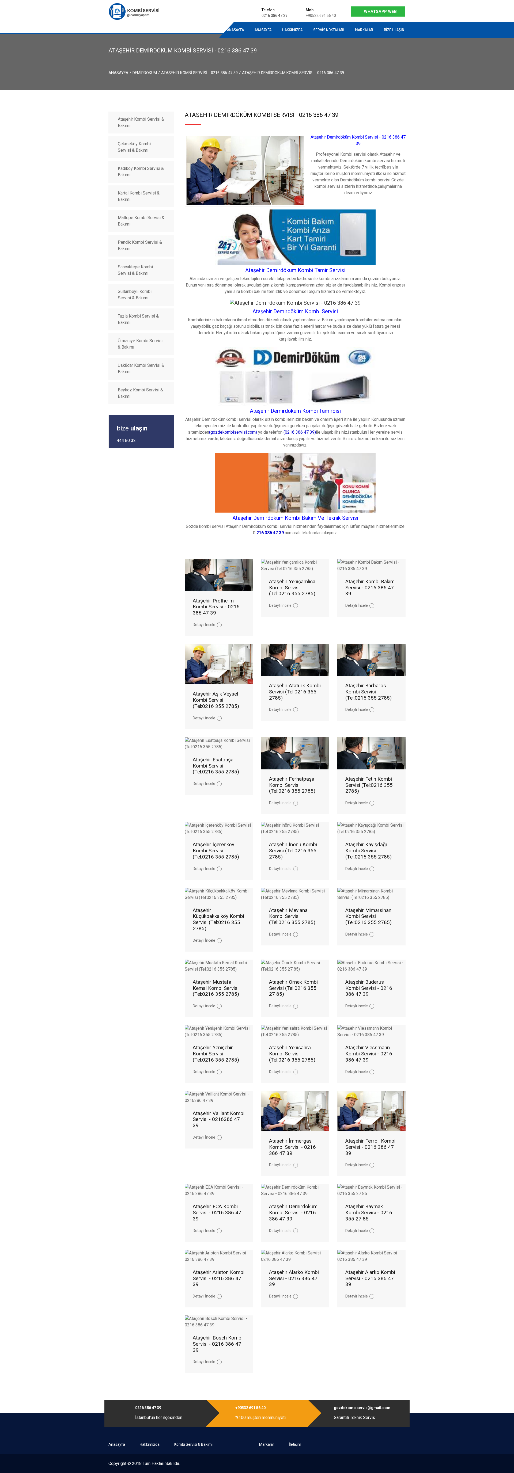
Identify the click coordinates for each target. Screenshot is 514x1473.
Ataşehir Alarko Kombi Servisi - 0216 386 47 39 (294, 1278)
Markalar (364, 29)
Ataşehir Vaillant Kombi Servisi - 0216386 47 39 (218, 1119)
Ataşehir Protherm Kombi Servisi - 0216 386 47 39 (216, 607)
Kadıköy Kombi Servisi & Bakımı (141, 171)
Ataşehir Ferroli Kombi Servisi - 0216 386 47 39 (370, 1147)
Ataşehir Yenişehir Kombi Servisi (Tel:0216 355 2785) (216, 1053)
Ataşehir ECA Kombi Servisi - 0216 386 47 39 (217, 1212)
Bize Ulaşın (394, 29)
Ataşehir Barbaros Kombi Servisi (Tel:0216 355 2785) (368, 691)
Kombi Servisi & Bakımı (193, 1444)
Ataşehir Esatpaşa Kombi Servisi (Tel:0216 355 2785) (216, 766)
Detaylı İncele (204, 625)
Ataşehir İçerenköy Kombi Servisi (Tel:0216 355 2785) (216, 850)
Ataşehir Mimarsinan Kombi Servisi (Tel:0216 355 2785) (368, 916)
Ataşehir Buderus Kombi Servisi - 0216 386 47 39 (368, 988)
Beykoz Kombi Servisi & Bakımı (140, 393)
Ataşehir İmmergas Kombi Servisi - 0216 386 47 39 (292, 1147)
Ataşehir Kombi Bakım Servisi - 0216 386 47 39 (370, 587)
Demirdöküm (145, 72)
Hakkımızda (292, 29)
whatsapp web (380, 11)
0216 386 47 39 (275, 15)
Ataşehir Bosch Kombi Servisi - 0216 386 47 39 (218, 1344)
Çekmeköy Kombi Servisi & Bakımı (134, 147)
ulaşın (132, 428)
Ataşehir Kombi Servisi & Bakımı (141, 122)
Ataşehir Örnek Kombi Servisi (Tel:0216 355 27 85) (293, 988)
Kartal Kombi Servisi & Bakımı (139, 196)
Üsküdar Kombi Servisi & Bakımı (141, 368)
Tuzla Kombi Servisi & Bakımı (138, 319)
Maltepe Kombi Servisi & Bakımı (141, 221)
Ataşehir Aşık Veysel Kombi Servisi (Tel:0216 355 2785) (216, 700)
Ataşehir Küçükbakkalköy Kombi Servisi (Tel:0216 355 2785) (218, 919)
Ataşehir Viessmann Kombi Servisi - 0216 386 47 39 (368, 1053)
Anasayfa (180, 29)
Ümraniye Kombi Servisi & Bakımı (140, 344)
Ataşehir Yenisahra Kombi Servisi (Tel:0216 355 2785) (292, 1053)
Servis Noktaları (328, 29)
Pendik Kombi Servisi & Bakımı (140, 245)
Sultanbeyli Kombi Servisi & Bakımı (135, 294)
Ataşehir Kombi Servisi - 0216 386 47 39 (199, 72)
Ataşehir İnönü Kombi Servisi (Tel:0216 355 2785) (293, 850)
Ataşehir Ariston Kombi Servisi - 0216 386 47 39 (218, 1278)
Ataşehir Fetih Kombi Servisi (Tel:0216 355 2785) (369, 785)
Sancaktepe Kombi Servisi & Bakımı (135, 270)
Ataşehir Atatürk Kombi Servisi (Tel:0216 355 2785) (295, 691)
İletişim (295, 1444)
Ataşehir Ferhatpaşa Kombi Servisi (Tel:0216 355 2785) (292, 785)
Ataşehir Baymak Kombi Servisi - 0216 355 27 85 (368, 1212)
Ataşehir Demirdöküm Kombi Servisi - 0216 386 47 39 (293, 1212)
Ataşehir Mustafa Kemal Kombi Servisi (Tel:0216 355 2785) (216, 988)
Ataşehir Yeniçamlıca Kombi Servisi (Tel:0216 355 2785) (292, 587)
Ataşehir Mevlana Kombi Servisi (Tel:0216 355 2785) (292, 916)
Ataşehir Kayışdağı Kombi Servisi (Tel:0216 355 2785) (368, 850)
